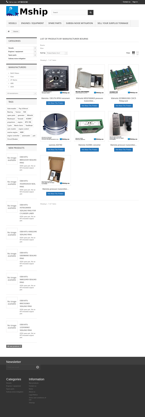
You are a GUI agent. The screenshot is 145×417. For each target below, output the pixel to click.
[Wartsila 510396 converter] (89, 126)
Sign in (135, 2)
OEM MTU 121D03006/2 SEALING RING (26, 327)
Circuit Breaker (12, 139)
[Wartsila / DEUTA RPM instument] (55, 80)
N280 (21, 132)
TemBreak (29, 125)
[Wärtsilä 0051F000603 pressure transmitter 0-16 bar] (89, 80)
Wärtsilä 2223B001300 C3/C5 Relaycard (123, 99)
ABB (11, 83)
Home (31, 389)
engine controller (13, 136)
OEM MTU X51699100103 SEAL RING (27, 184)
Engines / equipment (32, 23)
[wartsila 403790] (55, 126)
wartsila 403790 (55, 145)
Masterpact (11, 119)
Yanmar (18, 112)
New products (16, 147)
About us (32, 392)
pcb (34, 136)
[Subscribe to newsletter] (37, 367)
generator (21, 115)
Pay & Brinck (23, 108)
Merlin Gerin (18, 125)
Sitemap (32, 403)
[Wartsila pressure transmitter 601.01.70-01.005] (123, 126)
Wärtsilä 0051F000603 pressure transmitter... (89, 99)
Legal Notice (33, 395)
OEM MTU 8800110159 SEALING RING (28, 160)
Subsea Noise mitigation (79, 23)
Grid (133, 54)
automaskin (26, 136)
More (42, 48)
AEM (12, 87)
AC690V (28, 119)
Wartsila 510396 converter (89, 145)
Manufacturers (17, 67)
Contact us (126, 2)
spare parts (11, 115)
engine (20, 122)
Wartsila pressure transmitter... (123, 145)
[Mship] (27, 11)
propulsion (11, 122)
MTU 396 (28, 122)
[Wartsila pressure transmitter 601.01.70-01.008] (55, 170)
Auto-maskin (11, 108)
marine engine (12, 132)
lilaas (12, 76)
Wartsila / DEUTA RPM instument (55, 98)
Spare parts (54, 23)
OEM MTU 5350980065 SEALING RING (28, 255)
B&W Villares (14, 73)
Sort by (42, 53)
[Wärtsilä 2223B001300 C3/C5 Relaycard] (123, 80)
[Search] (90, 12)
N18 (24, 112)
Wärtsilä (30, 115)
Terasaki (20, 119)
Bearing (10, 112)
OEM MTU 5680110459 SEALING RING (28, 279)
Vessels (12, 23)
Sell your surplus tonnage (113, 23)
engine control (24, 129)
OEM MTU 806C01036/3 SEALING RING (26, 303)
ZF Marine (13, 80)
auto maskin (11, 129)
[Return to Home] (8, 31)
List (137, 54)
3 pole (9, 125)
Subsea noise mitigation (16, 58)
